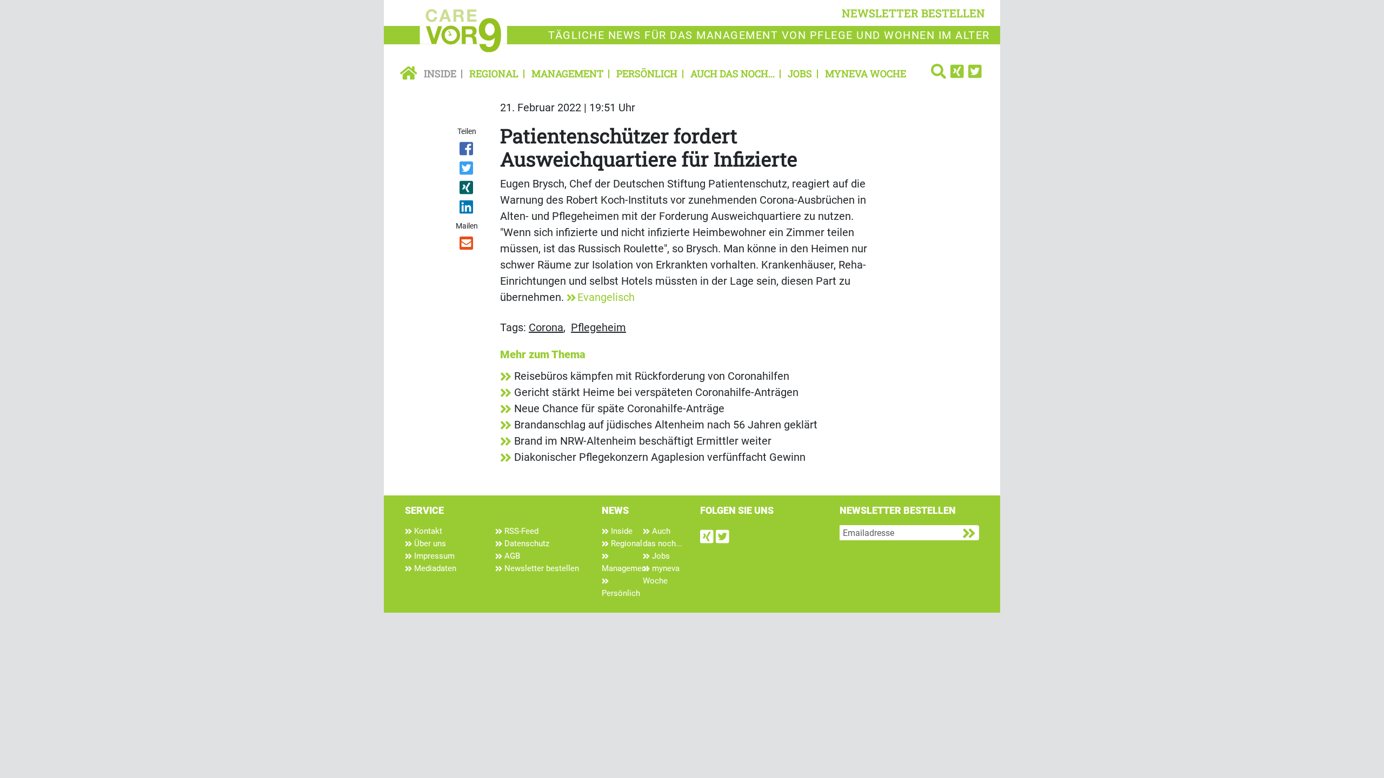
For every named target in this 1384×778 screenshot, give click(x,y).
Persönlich (646, 73)
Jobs (800, 73)
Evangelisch (606, 297)
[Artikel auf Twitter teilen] (467, 170)
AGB (511, 556)
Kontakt (427, 531)
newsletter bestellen (913, 13)
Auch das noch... (732, 73)
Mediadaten (434, 568)
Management (567, 73)
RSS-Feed (520, 531)
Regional (493, 73)
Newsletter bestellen (540, 568)
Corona (546, 327)
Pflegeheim (598, 327)
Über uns (429, 543)
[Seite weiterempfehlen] (467, 245)
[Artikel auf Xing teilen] (467, 189)
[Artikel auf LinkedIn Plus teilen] (467, 209)
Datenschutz (525, 543)
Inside (440, 73)
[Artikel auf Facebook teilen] (467, 150)
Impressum (433, 556)
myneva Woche (865, 73)
